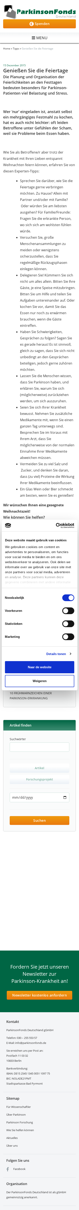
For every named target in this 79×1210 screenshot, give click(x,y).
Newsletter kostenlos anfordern (39, 995)
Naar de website (39, 667)
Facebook (19, 1169)
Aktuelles (12, 1138)
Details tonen (56, 654)
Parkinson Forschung (19, 1122)
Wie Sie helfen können (20, 1130)
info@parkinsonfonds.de (30, 1043)
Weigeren (40, 681)
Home (6, 48)
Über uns (12, 1145)
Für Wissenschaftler (18, 1107)
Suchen (39, 820)
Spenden (42, 23)
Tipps (16, 48)
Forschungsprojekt (39, 779)
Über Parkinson (16, 1114)
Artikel (39, 768)
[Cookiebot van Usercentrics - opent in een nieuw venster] (56, 525)
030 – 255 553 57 (27, 1038)
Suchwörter (18, 739)
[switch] (68, 610)
